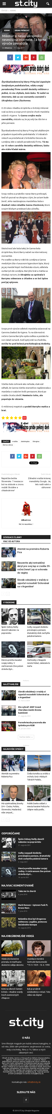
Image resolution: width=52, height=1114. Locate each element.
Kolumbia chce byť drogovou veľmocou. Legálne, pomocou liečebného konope (32, 922)
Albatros (8, 48)
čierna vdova (8, 445)
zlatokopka (25, 441)
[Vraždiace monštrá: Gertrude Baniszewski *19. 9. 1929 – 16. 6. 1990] (39, 948)
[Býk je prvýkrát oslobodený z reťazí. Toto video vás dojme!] (39, 978)
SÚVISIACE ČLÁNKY (12, 537)
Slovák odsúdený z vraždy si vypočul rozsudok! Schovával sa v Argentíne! (33, 583)
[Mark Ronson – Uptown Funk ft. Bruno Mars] (8, 909)
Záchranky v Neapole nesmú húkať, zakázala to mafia (38, 663)
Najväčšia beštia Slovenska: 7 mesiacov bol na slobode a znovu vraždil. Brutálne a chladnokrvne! (12, 484)
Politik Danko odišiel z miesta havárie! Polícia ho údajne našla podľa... (38, 806)
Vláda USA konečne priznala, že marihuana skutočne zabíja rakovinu (12, 962)
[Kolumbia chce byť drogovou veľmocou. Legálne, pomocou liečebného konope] (8, 922)
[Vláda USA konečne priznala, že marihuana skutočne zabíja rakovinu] (13, 948)
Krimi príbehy (22, 30)
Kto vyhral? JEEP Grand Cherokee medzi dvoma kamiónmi (29, 710)
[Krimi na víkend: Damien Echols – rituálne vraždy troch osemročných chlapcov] (13, 978)
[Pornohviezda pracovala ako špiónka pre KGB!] (8, 726)
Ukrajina (36, 441)
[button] (48, 4)
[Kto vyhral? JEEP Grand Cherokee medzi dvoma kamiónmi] (8, 711)
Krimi (7, 30)
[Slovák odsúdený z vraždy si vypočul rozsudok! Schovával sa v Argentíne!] (8, 583)
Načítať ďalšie (24, 737)
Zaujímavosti (7, 955)
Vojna (4, 800)
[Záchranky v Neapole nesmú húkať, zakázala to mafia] (39, 649)
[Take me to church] (8, 895)
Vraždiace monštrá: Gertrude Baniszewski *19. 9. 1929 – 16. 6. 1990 (38, 962)
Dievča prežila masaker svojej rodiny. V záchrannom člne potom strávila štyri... (34, 871)
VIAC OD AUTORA (11, 541)
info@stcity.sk (34, 1082)
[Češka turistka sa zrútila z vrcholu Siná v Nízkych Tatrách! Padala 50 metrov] (39, 763)
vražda (15, 441)
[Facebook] (26, 1100)
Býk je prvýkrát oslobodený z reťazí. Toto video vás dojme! (38, 992)
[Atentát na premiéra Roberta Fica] (8, 552)
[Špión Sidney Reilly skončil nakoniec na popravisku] (13, 616)
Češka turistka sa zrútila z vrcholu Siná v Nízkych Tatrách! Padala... (38, 776)
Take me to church (27, 891)
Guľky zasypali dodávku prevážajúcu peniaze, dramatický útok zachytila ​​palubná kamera (34, 856)
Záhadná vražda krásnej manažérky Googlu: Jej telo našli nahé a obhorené (39, 483)
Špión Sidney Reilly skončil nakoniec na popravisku (10, 630)
